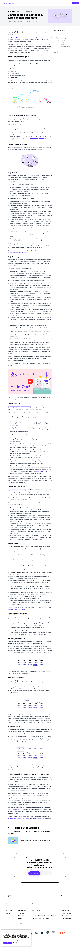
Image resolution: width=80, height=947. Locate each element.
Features (28, 3)
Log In (69, 3)
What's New (9, 910)
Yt (68, 895)
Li (65, 895)
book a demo (36, 818)
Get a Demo (64, 3)
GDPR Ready (21, 918)
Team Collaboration (66, 913)
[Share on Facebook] (63, 52)
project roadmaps (39, 471)
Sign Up (75, 3)
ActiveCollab (11, 11)
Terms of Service (22, 910)
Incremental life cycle (62, 42)
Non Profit (8, 913)
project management (29, 32)
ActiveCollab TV (36, 910)
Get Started (34, 873)
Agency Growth (65, 910)
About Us (20, 923)
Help (33, 913)
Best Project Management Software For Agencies (44, 915)
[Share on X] (59, 52)
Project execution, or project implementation (19, 406)
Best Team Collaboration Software (40, 918)
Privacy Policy (21, 913)
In (61, 895)
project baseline (14, 509)
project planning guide (13, 399)
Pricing (50, 3)
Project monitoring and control (16, 489)
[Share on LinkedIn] (61, 52)
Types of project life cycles (62, 37)
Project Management (27, 11)
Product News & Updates (68, 918)
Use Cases (36, 3)
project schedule (14, 229)
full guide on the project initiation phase (17, 252)
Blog (18, 11)
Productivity (65, 908)
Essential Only (15, 942)
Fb (58, 895)
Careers (20, 908)
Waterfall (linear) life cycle (63, 38)
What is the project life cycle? (63, 33)
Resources (43, 3)
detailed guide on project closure (16, 609)
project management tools (15, 809)
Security (20, 920)
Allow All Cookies (8, 942)
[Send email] (55, 52)
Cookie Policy (21, 915)
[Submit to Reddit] (57, 52)
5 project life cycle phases (62, 35)
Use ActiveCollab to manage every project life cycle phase (63, 45)
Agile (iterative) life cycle (62, 40)
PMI (17, 38)
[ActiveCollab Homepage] (8, 3)
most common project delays (38, 138)
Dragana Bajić (12, 21)
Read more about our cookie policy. (10, 940)
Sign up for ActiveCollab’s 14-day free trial (18, 818)
